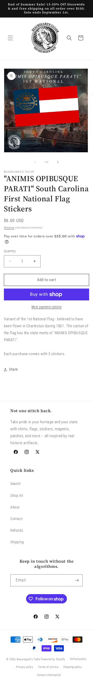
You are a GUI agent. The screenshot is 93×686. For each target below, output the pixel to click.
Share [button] (13, 369)
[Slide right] (58, 162)
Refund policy (78, 659)
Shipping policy (72, 667)
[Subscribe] (76, 580)
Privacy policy (24, 667)
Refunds (16, 530)
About (15, 507)
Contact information (49, 675)
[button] (10, 38)
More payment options (47, 307)
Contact (16, 519)
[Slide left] (35, 162)
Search (15, 484)
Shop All (16, 495)
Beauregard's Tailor (28, 659)
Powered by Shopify (53, 659)
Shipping (9, 227)
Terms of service (48, 667)
